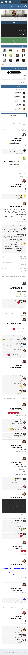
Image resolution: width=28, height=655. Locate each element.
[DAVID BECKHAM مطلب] (14, 22)
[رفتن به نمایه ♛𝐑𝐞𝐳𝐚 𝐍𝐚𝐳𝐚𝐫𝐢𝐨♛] (24, 599)
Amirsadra (24, 398)
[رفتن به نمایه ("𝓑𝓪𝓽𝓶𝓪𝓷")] (24, 105)
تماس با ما (14, 651)
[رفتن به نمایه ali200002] (4, 60)
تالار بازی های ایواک (19, 6)
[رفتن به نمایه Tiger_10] (17, 50)
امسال (24, 129)
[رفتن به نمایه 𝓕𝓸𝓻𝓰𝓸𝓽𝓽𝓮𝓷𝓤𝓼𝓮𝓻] (10, 55)
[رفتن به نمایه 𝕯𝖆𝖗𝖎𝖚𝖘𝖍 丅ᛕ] (17, 60)
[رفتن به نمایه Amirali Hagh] (24, 344)
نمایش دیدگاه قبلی (19, 225)
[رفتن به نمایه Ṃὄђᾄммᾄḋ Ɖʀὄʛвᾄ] (10, 60)
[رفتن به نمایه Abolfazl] (10, 50)
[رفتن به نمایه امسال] (23, 50)
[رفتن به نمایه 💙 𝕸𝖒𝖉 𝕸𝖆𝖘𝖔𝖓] (24, 93)
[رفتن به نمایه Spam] (24, 109)
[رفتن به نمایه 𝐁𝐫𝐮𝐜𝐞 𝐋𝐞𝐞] (4, 50)
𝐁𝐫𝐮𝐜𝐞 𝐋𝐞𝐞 (6, 256)
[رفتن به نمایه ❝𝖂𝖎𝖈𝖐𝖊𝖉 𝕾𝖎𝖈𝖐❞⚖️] (24, 135)
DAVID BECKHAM (8, 123)
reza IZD (6, 607)
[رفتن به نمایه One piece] (24, 181)
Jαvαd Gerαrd (5, 268)
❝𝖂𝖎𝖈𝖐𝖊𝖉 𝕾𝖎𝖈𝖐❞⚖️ (22, 173)
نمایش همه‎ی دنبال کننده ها (7, 64)
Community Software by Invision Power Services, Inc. (14, 652)
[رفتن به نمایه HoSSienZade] (24, 101)
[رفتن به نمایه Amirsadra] (4, 55)
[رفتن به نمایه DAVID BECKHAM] (24, 203)
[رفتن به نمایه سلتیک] (23, 55)
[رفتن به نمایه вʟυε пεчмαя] (24, 150)
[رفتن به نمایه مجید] (24, 228)
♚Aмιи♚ (24, 123)
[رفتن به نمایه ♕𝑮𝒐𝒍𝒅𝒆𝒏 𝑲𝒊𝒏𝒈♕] (17, 55)
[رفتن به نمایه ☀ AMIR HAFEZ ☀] (23, 60)
